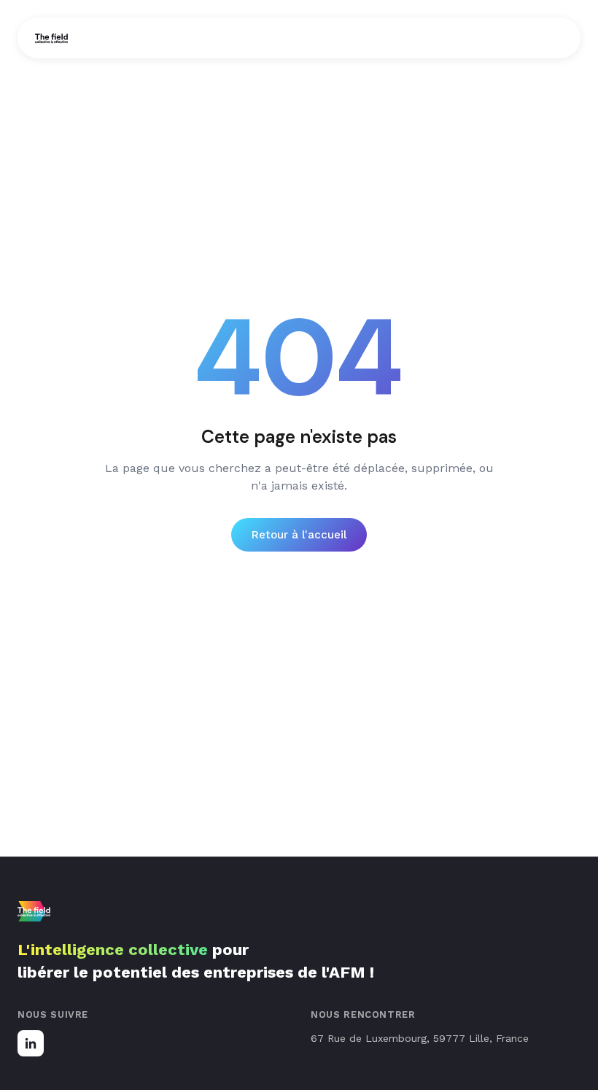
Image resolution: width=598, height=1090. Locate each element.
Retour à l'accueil (299, 534)
